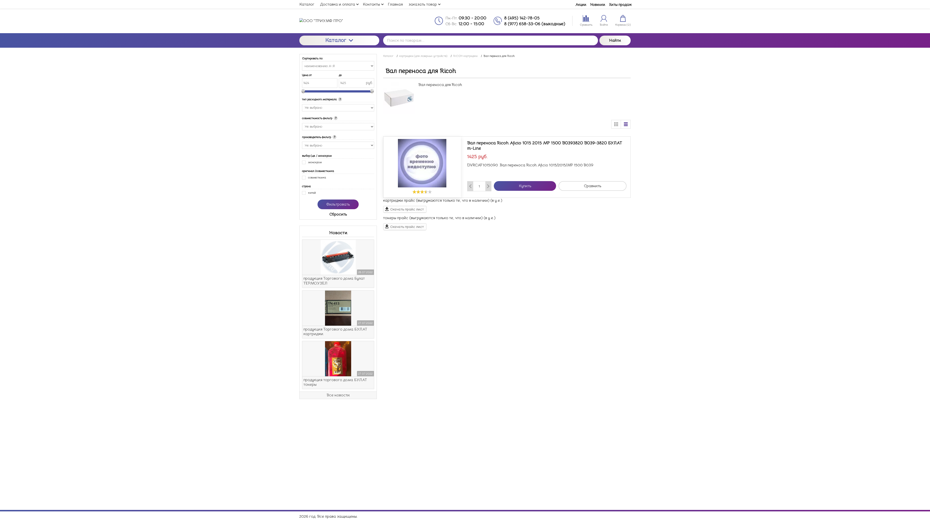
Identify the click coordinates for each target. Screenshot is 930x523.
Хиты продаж (620, 4)
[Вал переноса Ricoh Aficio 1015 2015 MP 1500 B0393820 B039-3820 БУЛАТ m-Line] (422, 163)
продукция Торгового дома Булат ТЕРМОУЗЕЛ (334, 280)
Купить (525, 186)
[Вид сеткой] (616, 124)
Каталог (336, 40)
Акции (580, 4)
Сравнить (592, 186)
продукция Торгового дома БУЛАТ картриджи (335, 331)
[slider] (422, 192)
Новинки (597, 4)
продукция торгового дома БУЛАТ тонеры (335, 382)
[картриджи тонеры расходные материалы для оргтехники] (339, 20)
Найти (615, 40)
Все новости (338, 395)
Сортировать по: (312, 58)
